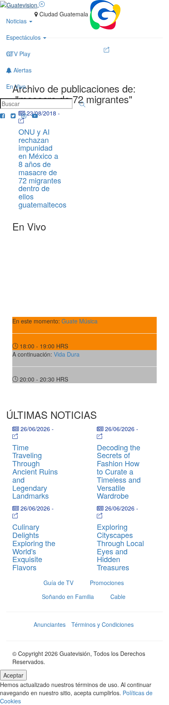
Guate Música (80, 321)
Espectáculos (24, 37)
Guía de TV (58, 582)
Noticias (17, 21)
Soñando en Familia (68, 596)
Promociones (107, 582)
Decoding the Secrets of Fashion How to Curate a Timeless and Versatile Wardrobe (119, 471)
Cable (118, 596)
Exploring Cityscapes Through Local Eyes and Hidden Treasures (120, 546)
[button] (82, 104)
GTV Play (18, 54)
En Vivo (16, 86)
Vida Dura (67, 354)
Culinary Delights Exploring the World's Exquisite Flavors (33, 546)
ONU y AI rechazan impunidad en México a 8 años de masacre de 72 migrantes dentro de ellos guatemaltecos (42, 168)
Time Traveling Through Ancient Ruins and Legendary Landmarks (35, 471)
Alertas (22, 70)
